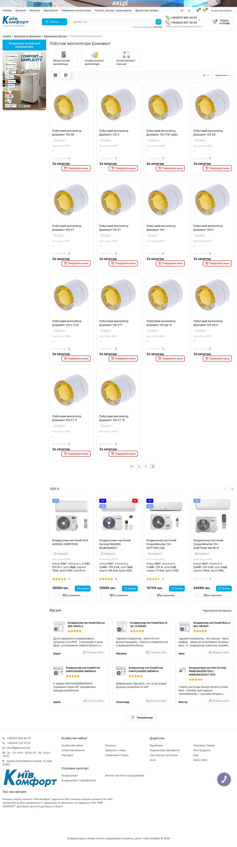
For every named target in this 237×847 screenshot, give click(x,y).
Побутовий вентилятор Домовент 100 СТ (66, 227)
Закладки (67, 755)
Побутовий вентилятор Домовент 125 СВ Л (208, 323)
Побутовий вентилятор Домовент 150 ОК (66, 132)
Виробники (156, 745)
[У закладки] (75, 126)
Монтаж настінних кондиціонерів (124, 775)
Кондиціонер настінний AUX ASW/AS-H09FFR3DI (70, 542)
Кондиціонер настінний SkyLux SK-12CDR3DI (148, 624)
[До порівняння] (68, 126)
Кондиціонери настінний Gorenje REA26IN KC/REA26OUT (115, 544)
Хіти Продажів (201, 750)
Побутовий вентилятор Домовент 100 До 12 (161, 323)
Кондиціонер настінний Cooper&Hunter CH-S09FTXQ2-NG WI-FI (208, 544)
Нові (195, 755)
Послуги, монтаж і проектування (113, 10)
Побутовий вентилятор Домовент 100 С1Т (113, 323)
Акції (152, 759)
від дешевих (221, 75)
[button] (21, 106)
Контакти (21, 10)
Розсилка (110, 745)
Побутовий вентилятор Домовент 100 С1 (113, 227)
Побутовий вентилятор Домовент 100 (161, 227)
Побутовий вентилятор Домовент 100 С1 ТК (113, 418)
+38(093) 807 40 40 (183, 22)
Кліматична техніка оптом (76, 10)
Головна (7, 10)
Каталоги (35, 10)
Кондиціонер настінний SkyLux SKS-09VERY (211, 624)
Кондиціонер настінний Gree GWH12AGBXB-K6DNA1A (83, 669)
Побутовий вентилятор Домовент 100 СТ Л (66, 418)
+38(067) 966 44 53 (183, 17)
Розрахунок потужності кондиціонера (24, 45)
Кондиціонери (69, 775)
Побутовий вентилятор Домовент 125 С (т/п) (66, 323)
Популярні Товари (203, 745)
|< (132, 466)
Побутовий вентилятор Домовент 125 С (113, 132)
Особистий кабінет (221, 10)
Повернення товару (117, 755)
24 (204, 75)
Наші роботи (51, 10)
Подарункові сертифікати (165, 750)
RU (189, 10)
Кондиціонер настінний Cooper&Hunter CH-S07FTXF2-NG (161, 544)
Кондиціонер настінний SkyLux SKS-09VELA (86, 624)
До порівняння (73, 595)
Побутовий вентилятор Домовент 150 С (208, 227)
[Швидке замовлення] (68, 538)
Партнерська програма (164, 755)
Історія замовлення (72, 750)
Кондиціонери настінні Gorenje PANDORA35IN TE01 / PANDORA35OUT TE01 (207, 671)
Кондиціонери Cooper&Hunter (78, 780)
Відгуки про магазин (147, 10)
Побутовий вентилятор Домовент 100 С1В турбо (162, 132)
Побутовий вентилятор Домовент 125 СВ (208, 132)
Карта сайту (200, 759)
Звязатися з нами (115, 750)
